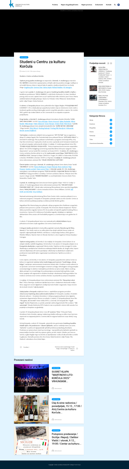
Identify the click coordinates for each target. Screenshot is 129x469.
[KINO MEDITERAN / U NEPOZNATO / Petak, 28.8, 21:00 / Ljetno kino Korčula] (93, 88)
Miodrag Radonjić (44, 128)
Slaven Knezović (53, 121)
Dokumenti (99, 5)
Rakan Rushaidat (65, 121)
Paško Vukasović (39, 124)
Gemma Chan (38, 87)
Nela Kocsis (67, 124)
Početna (55, 5)
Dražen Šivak (59, 124)
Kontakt (108, 5)
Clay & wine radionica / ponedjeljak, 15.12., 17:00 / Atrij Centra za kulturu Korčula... (67, 407)
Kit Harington (67, 87)
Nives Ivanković (63, 167)
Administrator (58, 388)
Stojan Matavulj (52, 167)
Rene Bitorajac (43, 121)
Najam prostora (86, 5)
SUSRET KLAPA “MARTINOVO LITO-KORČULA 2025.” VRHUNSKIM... (62, 376)
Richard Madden (57, 87)
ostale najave (24, 57)
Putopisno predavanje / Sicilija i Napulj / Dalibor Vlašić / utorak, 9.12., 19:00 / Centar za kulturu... (66, 439)
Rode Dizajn (77, 464)
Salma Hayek (47, 87)
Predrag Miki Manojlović (58, 128)
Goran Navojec (49, 124)
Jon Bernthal (28, 192)
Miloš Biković (34, 128)
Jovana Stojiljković (30, 130)
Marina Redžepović (40, 167)
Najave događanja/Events (69, 5)
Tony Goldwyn (37, 192)
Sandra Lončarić (31, 169)
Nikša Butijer (29, 124)
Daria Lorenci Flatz (43, 169)
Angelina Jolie (28, 87)
